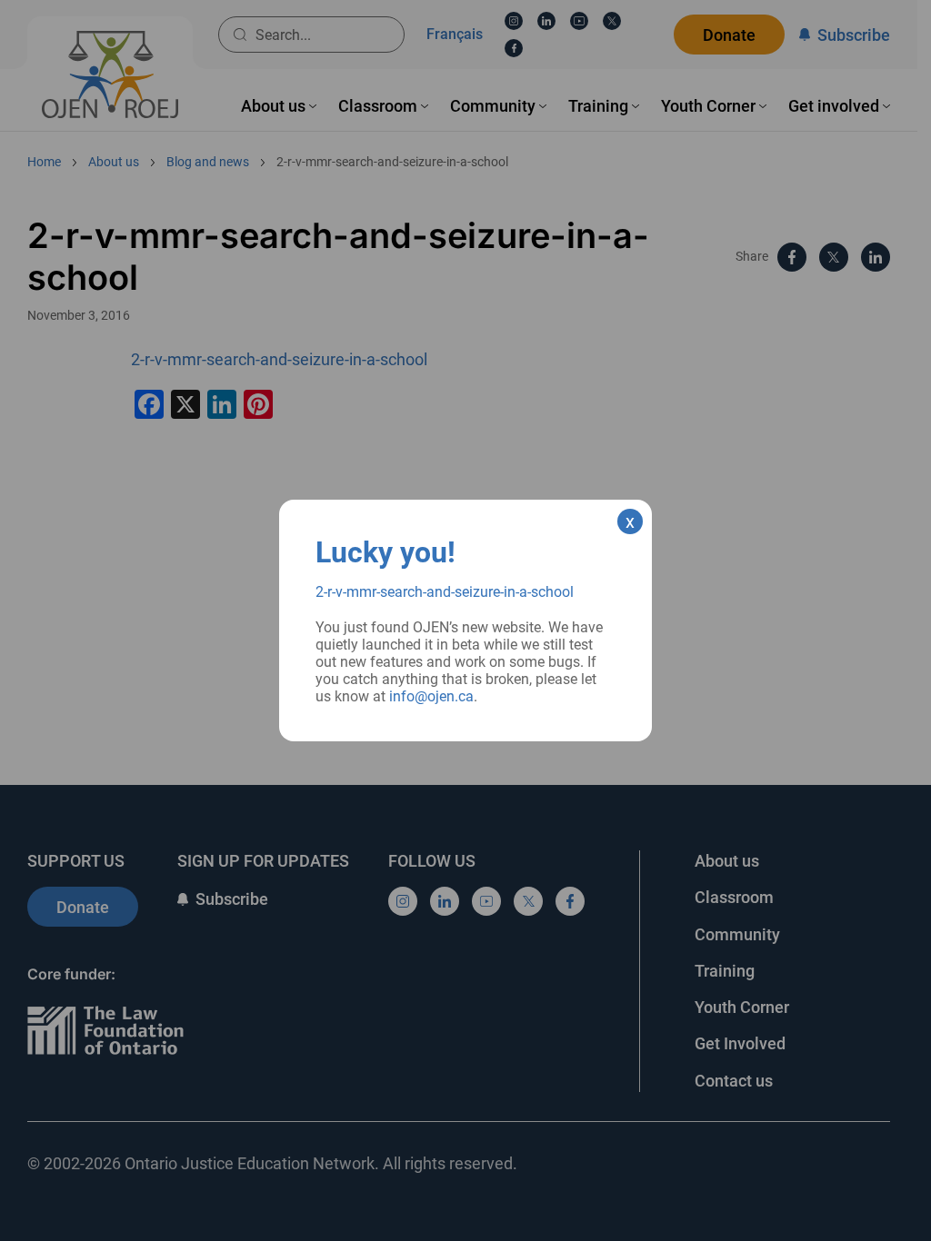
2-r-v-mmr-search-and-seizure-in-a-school (444, 592)
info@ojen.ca (431, 696)
